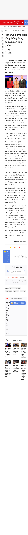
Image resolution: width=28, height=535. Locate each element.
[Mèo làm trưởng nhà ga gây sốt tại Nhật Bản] (16, 362)
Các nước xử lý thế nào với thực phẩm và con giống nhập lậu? (24, 352)
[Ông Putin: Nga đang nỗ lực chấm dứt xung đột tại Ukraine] (8, 345)
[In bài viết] (2, 56)
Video (14, 26)
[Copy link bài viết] (22, 256)
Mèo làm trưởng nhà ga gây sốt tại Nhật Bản (16, 368)
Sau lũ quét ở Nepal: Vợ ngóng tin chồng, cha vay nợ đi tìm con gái (8, 371)
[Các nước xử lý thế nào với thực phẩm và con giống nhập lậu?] (24, 345)
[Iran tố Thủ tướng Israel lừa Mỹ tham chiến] (16, 345)
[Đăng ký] (18, 303)
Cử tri (11, 288)
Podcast (4, 22)
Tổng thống (9, 291)
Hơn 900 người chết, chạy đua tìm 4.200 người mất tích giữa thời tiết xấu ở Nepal (23, 372)
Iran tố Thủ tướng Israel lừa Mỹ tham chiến (16, 351)
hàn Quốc (17, 288)
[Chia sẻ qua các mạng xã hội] (26, 256)
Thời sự (17, 26)
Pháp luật (25, 26)
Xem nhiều (10, 26)
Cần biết (14, 22)
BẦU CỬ (16, 291)
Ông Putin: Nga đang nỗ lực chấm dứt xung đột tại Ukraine (8, 352)
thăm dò (22, 291)
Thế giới (21, 26)
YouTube (10, 22)
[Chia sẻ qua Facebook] (18, 256)
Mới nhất (5, 26)
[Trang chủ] (2, 26)
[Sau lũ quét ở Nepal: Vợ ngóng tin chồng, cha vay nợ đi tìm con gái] (8, 362)
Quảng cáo (18, 22)
